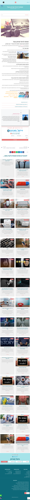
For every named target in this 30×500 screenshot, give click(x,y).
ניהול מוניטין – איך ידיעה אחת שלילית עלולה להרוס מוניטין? (22, 230)
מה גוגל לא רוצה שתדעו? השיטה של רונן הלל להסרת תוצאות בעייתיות (22, 289)
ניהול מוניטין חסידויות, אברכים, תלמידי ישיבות (7, 210)
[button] (15, 2)
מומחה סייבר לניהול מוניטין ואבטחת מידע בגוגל (22, 309)
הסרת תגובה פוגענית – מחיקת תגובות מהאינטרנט (22, 387)
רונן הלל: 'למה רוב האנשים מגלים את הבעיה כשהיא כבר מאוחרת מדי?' (20, 486)
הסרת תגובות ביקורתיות (22, 367)
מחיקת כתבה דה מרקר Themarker (22, 209)
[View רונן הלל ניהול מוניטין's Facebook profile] (21, 111)
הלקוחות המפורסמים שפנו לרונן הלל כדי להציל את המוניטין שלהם (21, 489)
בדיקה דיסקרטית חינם (27, 477)
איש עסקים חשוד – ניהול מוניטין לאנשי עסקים (7, 160)
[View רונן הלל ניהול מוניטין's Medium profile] (21, 120)
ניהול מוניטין (22, 45)
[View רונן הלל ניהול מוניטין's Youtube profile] (21, 112)
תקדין (7, 248)
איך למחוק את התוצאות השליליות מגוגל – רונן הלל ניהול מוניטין (7, 269)
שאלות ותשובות (28, 476)
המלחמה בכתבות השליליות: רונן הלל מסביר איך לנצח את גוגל (21, 485)
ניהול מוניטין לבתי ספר (7, 347)
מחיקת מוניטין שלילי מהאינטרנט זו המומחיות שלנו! (22, 348)
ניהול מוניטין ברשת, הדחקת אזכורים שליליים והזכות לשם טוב (22, 170)
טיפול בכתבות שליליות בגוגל (22, 424)
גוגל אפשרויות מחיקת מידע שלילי (7, 386)
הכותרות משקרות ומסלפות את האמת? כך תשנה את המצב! (7, 190)
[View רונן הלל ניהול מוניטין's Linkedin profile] (21, 118)
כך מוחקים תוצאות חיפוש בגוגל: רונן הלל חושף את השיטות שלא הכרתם (22, 328)
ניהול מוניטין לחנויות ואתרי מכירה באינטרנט (23, 249)
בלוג (17, 8)
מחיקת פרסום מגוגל (7, 444)
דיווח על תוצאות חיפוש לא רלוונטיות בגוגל (22, 445)
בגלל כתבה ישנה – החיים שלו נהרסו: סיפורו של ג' (23, 484)
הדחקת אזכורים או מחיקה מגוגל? (7, 406)
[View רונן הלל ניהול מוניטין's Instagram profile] (21, 116)
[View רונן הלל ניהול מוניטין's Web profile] (21, 122)
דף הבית (19, 8)
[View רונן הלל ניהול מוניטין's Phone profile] (21, 124)
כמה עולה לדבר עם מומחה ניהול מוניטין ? (21, 106)
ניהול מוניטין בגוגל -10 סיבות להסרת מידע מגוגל (7, 358)
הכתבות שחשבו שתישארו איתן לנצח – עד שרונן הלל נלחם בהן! (21, 487)
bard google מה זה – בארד (7, 229)
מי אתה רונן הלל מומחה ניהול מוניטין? (21, 104)
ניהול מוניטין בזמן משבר (22, 406)
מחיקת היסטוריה (22, 189)
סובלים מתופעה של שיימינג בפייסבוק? (7, 425)
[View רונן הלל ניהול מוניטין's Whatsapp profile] (21, 114)
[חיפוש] (25, 493)
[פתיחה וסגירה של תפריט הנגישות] (2, 6)
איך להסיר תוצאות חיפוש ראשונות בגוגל (7, 309)
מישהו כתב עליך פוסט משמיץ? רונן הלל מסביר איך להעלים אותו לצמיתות (7, 289)
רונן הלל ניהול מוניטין (16, 113)
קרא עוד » (22, 176)
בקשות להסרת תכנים (22, 268)
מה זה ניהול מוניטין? (24, 102)
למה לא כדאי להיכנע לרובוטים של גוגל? (7, 328)
